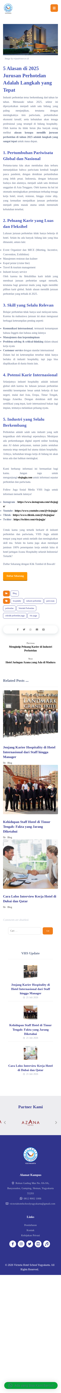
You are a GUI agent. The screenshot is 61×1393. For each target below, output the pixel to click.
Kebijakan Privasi (30, 1235)
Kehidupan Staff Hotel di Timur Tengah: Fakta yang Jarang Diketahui (30, 1029)
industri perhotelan (33, 601)
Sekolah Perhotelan (26, 608)
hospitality (17, 601)
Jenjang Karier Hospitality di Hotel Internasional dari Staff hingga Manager (30, 989)
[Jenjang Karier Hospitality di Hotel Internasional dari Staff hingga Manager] (30, 972)
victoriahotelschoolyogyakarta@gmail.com (32, 1203)
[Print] (43, 629)
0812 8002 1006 (32, 1198)
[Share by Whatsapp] (30, 629)
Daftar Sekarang (15, 576)
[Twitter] (29, 1244)
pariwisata (50, 601)
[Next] (56, 1122)
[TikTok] (46, 1244)
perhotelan (9, 608)
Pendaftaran (30, 1225)
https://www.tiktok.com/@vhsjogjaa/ (33, 515)
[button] (31, 1385)
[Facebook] (12, 1244)
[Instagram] (21, 1244)
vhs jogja (33, 615)
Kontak (30, 1230)
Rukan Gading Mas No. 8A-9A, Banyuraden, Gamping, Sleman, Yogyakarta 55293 (30, 1188)
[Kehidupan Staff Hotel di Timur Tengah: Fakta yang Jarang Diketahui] (30, 1012)
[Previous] (4, 1122)
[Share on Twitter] (24, 629)
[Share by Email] (37, 629)
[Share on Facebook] (17, 629)
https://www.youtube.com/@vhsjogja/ (36, 510)
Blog (15, 593)
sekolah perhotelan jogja (15, 615)
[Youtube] (38, 1244)
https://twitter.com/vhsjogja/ (29, 519)
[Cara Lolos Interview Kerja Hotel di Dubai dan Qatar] (30, 1053)
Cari (47, 931)
